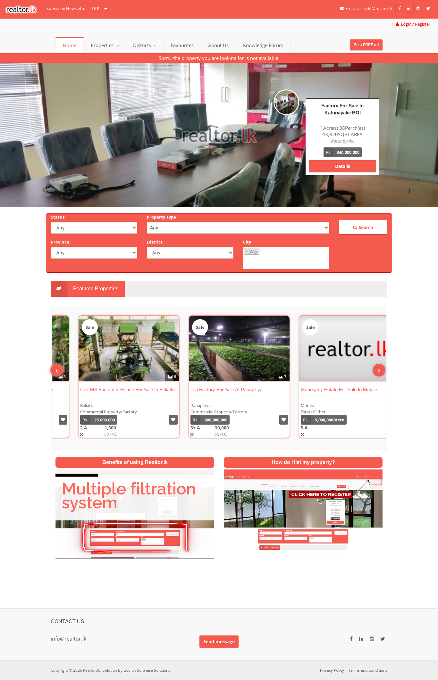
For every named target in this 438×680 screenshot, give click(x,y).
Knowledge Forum (263, 45)
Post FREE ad (366, 45)
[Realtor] (24, 9)
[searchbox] (287, 261)
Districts (142, 45)
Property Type (161, 217)
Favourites (182, 45)
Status (57, 217)
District (155, 242)
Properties (102, 45)
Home (69, 45)
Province (60, 242)
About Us (218, 45)
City (247, 242)
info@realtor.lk (68, 638)
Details (342, 160)
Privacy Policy (332, 670)
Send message (219, 641)
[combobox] (286, 258)
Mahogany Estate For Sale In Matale (317, 389)
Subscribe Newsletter (66, 8)
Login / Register (414, 24)
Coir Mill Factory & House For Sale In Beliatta (105, 389)
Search (365, 227)
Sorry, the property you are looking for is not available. (219, 58)
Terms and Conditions (367, 670)
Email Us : (368, 8)
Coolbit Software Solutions (146, 670)
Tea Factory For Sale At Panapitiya (205, 389)
